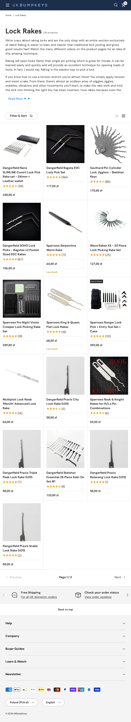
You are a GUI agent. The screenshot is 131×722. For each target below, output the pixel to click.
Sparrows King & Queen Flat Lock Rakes (63, 325)
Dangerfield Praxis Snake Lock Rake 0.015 (20, 548)
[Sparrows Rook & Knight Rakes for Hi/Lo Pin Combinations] (109, 376)
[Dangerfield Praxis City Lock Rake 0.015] (65, 376)
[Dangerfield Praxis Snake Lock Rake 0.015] (22, 522)
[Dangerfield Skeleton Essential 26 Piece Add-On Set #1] (65, 449)
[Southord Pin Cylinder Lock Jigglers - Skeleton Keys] (109, 144)
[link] (25, 577)
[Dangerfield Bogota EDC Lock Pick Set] (65, 144)
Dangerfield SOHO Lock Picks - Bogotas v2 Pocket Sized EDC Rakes (21, 250)
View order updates (98, 597)
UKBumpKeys (20, 713)
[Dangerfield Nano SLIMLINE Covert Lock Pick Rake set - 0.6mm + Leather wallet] (22, 144)
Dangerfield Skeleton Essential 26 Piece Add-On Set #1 (65, 477)
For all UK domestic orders (39, 597)
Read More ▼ (17, 99)
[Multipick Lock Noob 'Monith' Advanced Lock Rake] (22, 376)
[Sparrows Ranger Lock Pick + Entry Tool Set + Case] (109, 299)
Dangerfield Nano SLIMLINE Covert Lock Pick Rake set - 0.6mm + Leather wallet (21, 174)
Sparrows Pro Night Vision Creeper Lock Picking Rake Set (21, 327)
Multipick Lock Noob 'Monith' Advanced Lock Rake (19, 404)
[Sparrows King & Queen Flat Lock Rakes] (65, 299)
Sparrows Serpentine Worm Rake (61, 248)
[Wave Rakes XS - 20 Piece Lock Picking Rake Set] (109, 222)
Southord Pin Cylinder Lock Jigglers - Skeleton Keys (107, 172)
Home (8, 15)
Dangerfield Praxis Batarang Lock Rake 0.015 (108, 475)
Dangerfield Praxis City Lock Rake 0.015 (62, 402)
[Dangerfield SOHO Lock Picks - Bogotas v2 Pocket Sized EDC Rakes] (22, 222)
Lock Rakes (20, 15)
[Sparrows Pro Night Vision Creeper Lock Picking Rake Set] (22, 299)
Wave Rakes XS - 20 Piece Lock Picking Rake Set (108, 248)
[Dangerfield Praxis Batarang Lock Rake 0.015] (109, 449)
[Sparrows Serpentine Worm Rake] (65, 222)
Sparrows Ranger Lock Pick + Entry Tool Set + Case (106, 327)
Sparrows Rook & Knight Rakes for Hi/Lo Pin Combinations (107, 404)
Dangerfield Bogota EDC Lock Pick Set (63, 170)
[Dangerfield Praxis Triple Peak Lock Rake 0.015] (22, 449)
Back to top (65, 609)
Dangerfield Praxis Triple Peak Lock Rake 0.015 (20, 475)
